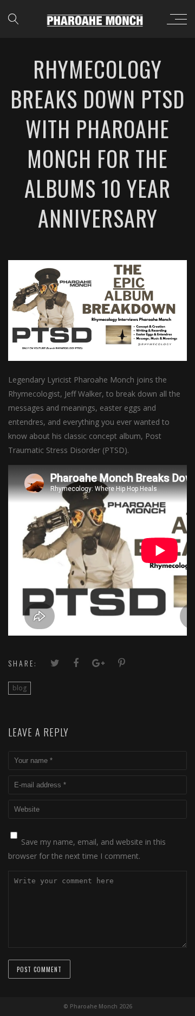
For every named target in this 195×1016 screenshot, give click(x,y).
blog (19, 688)
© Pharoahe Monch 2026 (97, 1006)
